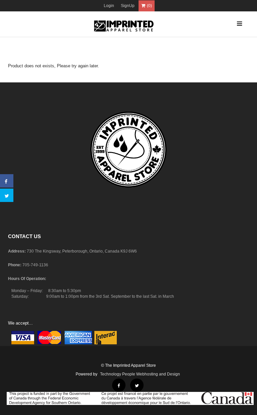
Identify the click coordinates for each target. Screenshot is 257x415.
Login (109, 5)
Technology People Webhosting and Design (140, 374)
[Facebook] (6, 181)
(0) (149, 5)
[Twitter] (7, 196)
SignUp (128, 5)
